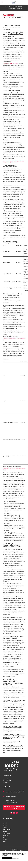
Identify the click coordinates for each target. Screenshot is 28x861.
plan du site (7, 850)
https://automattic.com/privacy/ (11, 63)
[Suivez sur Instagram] (14, 813)
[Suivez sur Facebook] (11, 813)
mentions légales (12, 850)
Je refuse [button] (9, 858)
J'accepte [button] (4, 858)
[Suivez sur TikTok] (17, 813)
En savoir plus (15, 858)
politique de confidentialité (19, 850)
